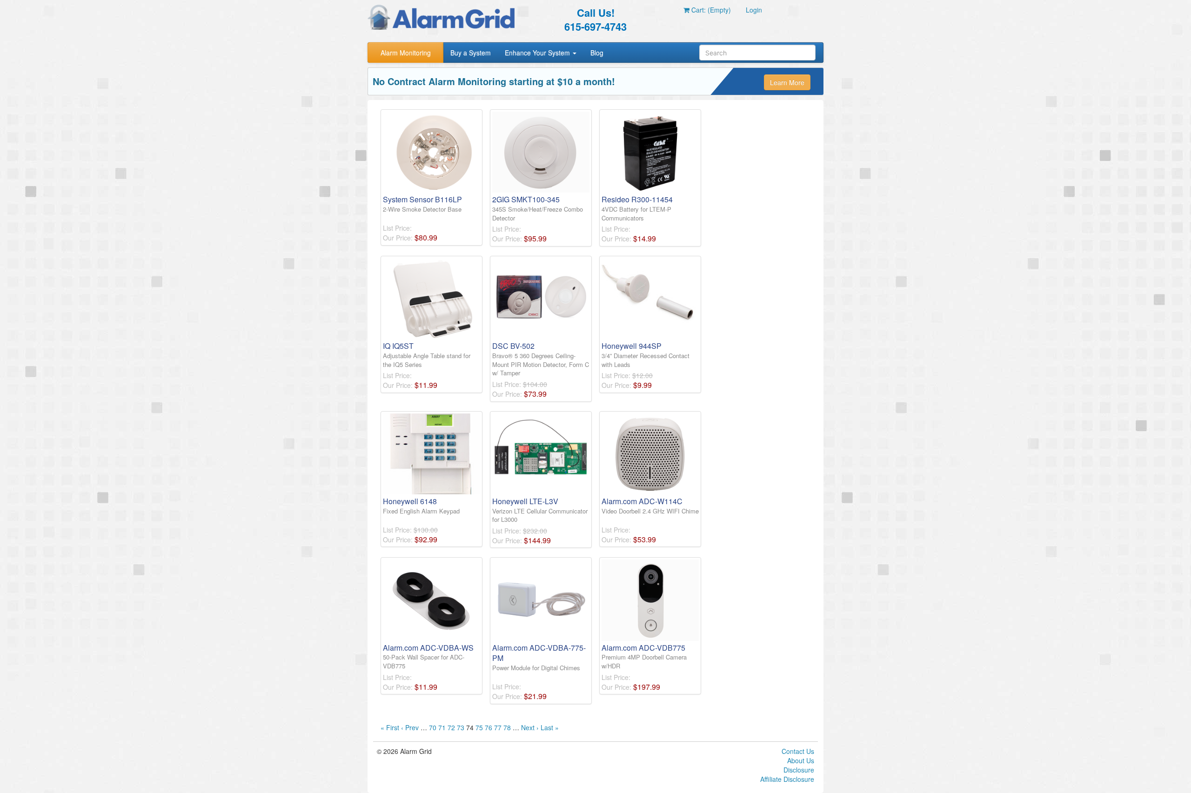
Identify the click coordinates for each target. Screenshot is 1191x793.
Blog (596, 52)
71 (442, 727)
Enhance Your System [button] (538, 52)
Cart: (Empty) (710, 9)
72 (451, 727)
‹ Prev (410, 727)
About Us (800, 760)
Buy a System (470, 52)
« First (390, 727)
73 (460, 727)
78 (507, 727)
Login (754, 9)
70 (432, 727)
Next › (530, 727)
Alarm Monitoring (406, 52)
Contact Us (798, 751)
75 (479, 727)
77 (498, 727)
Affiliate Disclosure (787, 779)
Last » (550, 727)
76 (488, 727)
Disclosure (798, 769)
